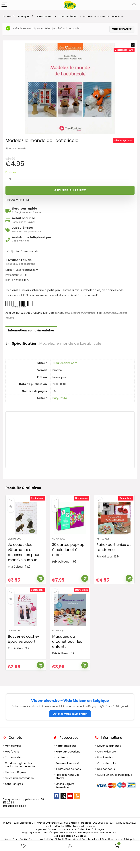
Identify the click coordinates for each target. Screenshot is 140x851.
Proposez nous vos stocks (67, 776)
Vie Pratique (44, 16)
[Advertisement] (70, 439)
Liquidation (35, 832)
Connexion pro (106, 751)
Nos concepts (106, 769)
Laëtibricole (109, 312)
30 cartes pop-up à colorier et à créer (68, 549)
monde (9, 317)
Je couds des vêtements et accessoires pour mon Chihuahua (24, 552)
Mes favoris (12, 751)
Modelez (122, 312)
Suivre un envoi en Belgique (114, 775)
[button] (133, 45)
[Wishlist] (23, 846)
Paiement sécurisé (67, 763)
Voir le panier (122, 29)
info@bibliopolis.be (14, 806)
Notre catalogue (66, 746)
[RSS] (77, 796)
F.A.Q (115, 832)
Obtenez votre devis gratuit (70, 713)
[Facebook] (56, 796)
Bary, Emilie (59, 398)
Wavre (76, 839)
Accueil (7, 16)
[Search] (134, 5)
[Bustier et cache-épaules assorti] (25, 610)
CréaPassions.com (64, 363)
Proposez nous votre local (97, 832)
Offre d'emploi (50, 832)
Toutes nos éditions (68, 769)
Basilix (23, 839)
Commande (13, 757)
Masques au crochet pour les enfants (67, 641)
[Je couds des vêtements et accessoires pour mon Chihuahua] (25, 518)
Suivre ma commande (19, 778)
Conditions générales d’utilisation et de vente (20, 764)
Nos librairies (105, 757)
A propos (41, 829)
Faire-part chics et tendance (113, 547)
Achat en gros (14, 784)
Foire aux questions (68, 751)
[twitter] (63, 796)
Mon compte (13, 746)
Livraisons (62, 757)
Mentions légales (15, 772)
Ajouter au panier (70, 190)
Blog (24, 832)
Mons (68, 839)
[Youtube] (70, 796)
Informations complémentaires (31, 330)
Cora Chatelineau (112, 839)
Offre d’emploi (106, 763)
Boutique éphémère (70, 832)
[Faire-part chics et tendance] (114, 518)
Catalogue (98, 829)
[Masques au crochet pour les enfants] (70, 610)
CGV (68, 826)
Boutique (23, 16)
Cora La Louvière (38, 839)
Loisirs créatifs (68, 16)
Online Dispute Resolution (65, 785)
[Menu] (4, 5)
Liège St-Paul (55, 839)
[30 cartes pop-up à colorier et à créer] (70, 518)
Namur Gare (11, 839)
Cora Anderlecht (90, 839)
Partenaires (84, 829)
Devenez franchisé (109, 746)
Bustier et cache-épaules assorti (24, 639)
